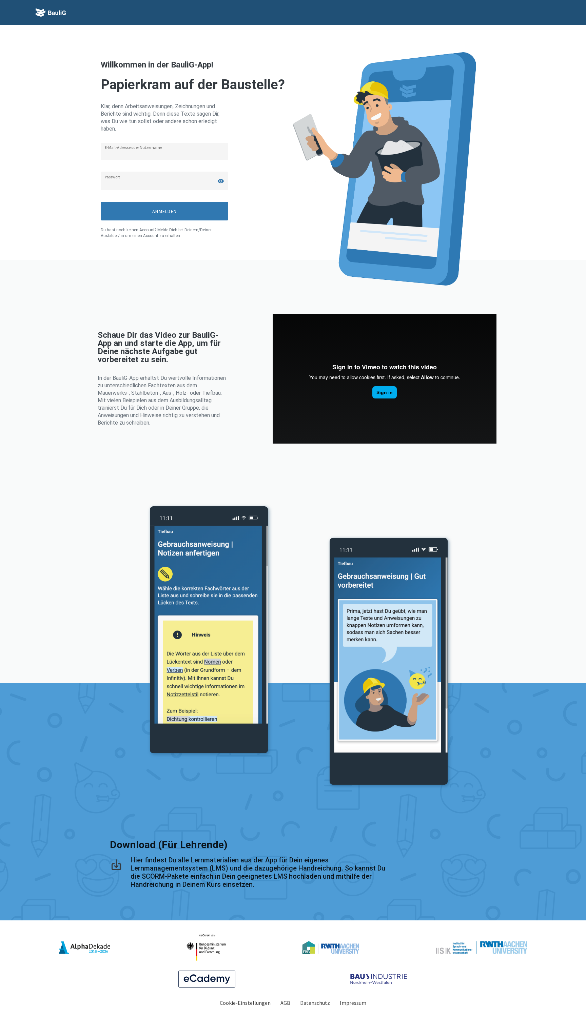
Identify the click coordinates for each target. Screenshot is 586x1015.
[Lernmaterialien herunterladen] (116, 869)
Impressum (353, 1002)
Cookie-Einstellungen (245, 1002)
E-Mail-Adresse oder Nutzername (133, 147)
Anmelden (164, 211)
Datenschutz (315, 1002)
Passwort (112, 176)
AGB (285, 1002)
